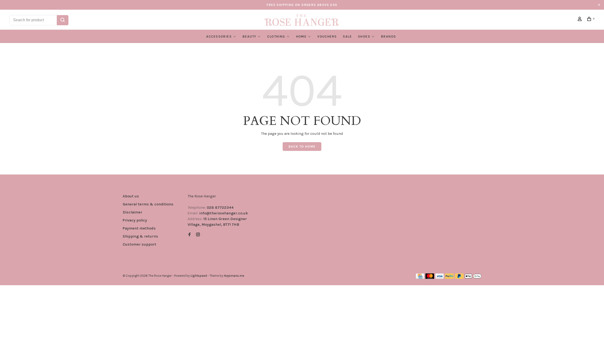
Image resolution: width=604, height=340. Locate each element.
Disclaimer (132, 212)
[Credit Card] (420, 277)
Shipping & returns (140, 236)
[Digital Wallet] (473, 277)
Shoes (364, 36)
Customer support (139, 244)
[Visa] (439, 277)
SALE (347, 36)
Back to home (302, 146)
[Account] (580, 20)
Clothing (276, 36)
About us (131, 196)
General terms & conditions (148, 204)
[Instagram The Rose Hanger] (198, 235)
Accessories (219, 36)
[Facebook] (189, 235)
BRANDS (388, 36)
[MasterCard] (429, 277)
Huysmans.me (234, 275)
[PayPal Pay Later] (459, 277)
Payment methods (139, 228)
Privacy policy (135, 220)
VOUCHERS (327, 36)
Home (301, 36)
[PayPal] (449, 277)
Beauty (249, 36)
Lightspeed (198, 275)
